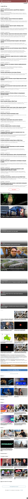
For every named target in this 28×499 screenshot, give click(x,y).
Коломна (2, 8)
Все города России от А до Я (14, 486)
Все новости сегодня (5, 192)
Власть (2, 375)
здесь (7, 363)
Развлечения (4, 453)
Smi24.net (2, 310)
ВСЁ (9, 490)
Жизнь (2, 402)
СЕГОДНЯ (21, 490)
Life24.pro (2, 403)
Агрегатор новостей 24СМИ (14, 373)
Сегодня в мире (4, 456)
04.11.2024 (25, 3)
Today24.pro (2, 457)
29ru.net (2, 333)
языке (26, 362)
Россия (2, 399)
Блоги (2, 427)
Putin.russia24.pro (3, 377)
